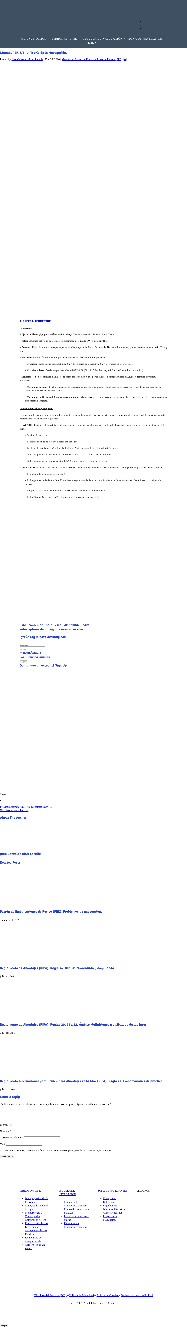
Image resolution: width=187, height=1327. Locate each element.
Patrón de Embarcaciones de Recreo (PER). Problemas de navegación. (51, 911)
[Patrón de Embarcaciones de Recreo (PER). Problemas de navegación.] (30, 903)
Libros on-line (64, 39)
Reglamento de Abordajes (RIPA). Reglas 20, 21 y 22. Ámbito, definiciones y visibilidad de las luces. (73, 1024)
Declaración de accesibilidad (137, 1295)
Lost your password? (35, 657)
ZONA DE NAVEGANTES (112, 1190)
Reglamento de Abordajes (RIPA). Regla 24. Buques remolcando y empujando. (57, 968)
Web (2, 1143)
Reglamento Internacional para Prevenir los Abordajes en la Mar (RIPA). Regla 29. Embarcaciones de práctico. (81, 1081)
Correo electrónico (11, 1137)
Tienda (91, 43)
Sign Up (61, 665)
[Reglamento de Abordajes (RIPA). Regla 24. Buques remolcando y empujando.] (30, 959)
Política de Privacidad (81, 1295)
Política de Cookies (108, 1295)
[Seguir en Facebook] (26, 14)
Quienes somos (33, 39)
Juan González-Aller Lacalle (27, 59)
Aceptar (4, 1326)
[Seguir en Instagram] (32, 14)
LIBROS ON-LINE (30, 1190)
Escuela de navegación (103, 39)
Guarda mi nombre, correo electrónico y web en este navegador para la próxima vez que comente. (57, 1150)
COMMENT (7, 1124)
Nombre (5, 1131)
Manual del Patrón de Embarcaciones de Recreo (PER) (92, 59)
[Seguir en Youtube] (21, 14)
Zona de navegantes (145, 39)
